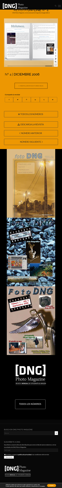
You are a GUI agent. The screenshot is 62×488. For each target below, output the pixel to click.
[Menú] (58, 6)
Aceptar (52, 485)
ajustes (43, 486)
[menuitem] (54, 6)
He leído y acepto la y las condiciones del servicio (27, 454)
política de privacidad (24, 454)
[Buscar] (54, 6)
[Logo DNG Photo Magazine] (15, 6)
